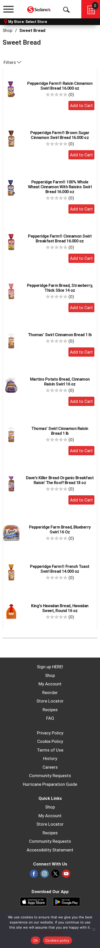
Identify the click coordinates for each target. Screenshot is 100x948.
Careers (50, 767)
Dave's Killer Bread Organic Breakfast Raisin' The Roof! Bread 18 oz (60, 480)
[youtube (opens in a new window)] (66, 875)
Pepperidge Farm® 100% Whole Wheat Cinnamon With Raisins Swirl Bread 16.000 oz (60, 187)
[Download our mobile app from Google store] (66, 901)
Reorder (50, 692)
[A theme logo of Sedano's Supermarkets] (39, 9)
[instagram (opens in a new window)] (45, 875)
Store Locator (50, 701)
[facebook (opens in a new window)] (34, 875)
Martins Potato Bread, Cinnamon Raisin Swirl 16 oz (60, 382)
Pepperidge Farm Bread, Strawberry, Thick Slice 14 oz (60, 288)
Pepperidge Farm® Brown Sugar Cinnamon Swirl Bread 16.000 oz (59, 135)
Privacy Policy (50, 732)
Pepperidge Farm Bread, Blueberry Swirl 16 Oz (60, 529)
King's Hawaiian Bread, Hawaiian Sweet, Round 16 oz (59, 608)
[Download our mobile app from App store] (33, 901)
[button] (81, 105)
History (50, 758)
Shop (7, 30)
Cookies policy (50, 932)
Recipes (50, 709)
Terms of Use (50, 750)
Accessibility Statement (50, 849)
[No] (93, 929)
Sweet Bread (32, 30)
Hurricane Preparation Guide (50, 784)
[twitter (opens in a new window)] (55, 875)
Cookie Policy (50, 741)
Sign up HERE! (50, 666)
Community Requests (50, 775)
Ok (35, 940)
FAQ (50, 718)
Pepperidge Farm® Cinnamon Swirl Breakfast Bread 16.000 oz (60, 238)
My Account (50, 683)
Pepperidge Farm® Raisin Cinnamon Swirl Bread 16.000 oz (59, 86)
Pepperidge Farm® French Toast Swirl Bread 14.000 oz (59, 569)
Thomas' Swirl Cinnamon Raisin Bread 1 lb (59, 431)
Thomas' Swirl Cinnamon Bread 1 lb (60, 334)
